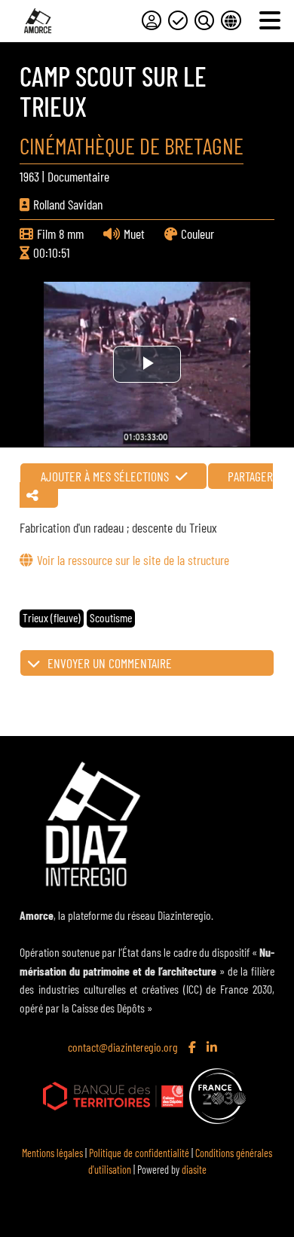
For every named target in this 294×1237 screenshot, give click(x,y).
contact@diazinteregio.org (123, 1047)
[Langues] (230, 20)
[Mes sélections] (178, 20)
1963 (29, 176)
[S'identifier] (151, 20)
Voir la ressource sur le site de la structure (132, 559)
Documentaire (78, 176)
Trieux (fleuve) (52, 617)
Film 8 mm (60, 233)
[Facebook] (193, 1048)
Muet (134, 233)
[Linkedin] (213, 1048)
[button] (146, 663)
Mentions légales (52, 1153)
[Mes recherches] (204, 20)
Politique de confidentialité (139, 1153)
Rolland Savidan (68, 204)
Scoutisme (111, 617)
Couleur (197, 233)
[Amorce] (38, 21)
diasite (194, 1169)
